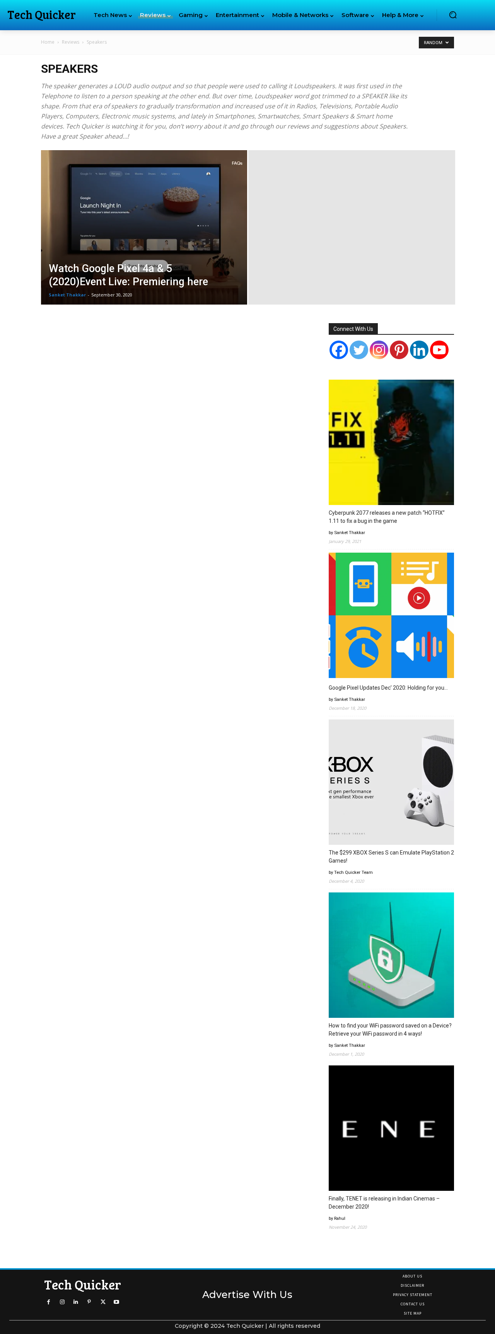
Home (48, 42)
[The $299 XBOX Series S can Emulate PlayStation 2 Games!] (391, 783)
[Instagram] (379, 350)
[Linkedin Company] (419, 350)
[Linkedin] (75, 1302)
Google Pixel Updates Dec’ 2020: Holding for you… (388, 688)
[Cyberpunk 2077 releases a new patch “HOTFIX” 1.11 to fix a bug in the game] (391, 443)
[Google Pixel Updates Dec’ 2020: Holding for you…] (391, 616)
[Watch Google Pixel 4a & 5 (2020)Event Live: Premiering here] (144, 239)
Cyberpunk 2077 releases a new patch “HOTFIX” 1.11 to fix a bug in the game (387, 517)
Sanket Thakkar (67, 295)
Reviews (70, 42)
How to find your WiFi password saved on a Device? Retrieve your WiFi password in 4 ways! (390, 1029)
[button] (453, 14)
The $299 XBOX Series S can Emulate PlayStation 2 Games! (391, 856)
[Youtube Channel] (439, 350)
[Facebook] (338, 350)
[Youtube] (116, 1302)
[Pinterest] (399, 350)
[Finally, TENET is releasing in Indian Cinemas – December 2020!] (391, 1129)
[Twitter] (359, 350)
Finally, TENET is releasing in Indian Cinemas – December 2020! (384, 1202)
